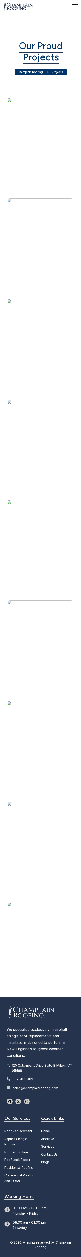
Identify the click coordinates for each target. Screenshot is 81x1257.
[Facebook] (10, 1101)
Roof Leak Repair (17, 1160)
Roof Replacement (18, 1131)
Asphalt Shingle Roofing (15, 1141)
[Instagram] (27, 1101)
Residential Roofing (18, 1167)
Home (45, 1131)
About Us (48, 1139)
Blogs (45, 1162)
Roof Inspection (16, 1152)
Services (47, 1146)
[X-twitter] (18, 1101)
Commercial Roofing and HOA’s (19, 1178)
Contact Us (49, 1154)
